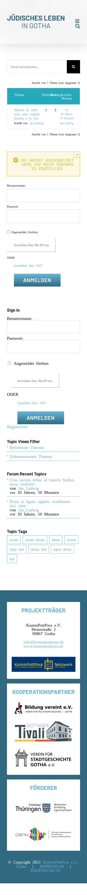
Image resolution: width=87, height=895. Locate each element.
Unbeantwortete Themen (31, 456)
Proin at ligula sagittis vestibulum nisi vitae (40, 503)
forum (71, 539)
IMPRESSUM (52, 866)
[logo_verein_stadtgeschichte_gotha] (44, 751)
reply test (17, 549)
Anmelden (37, 280)
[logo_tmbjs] (43, 800)
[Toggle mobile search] (77, 26)
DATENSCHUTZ (46, 870)
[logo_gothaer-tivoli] (44, 723)
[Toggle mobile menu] (77, 21)
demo (56, 539)
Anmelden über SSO (28, 265)
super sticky (62, 549)
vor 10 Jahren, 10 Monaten (67, 114)
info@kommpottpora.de (43, 641)
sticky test (38, 549)
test (12, 558)
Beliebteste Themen (27, 447)
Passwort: (13, 206)
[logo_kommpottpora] (43, 659)
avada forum (35, 539)
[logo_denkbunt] (43, 827)
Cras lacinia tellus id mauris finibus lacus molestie (42, 481)
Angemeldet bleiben (24, 231)
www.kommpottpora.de (43, 646)
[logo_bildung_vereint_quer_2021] (44, 704)
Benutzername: (16, 185)
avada (14, 539)
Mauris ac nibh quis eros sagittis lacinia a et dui (27, 114)
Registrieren (17, 426)
